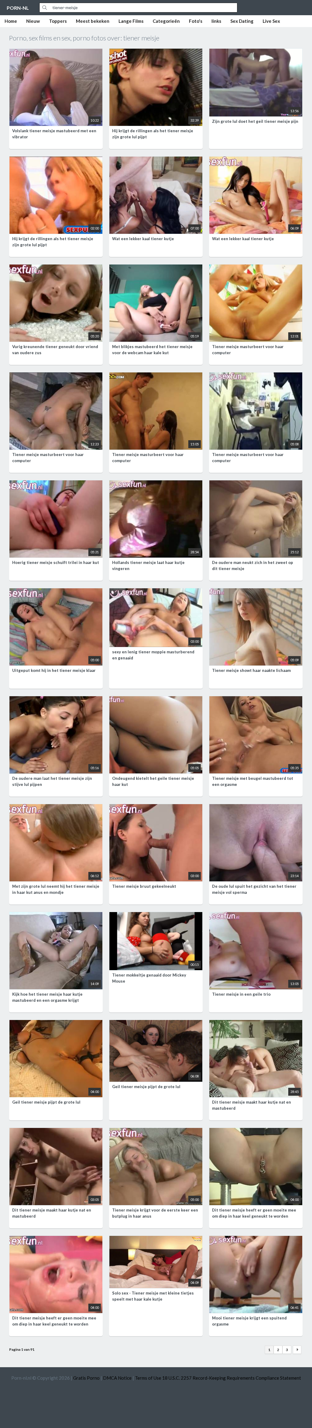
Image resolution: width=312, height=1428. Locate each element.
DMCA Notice (117, 1378)
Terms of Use (148, 1378)
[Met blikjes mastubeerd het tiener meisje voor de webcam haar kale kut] (155, 268)
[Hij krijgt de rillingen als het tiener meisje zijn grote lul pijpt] (155, 52)
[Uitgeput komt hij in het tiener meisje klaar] (55, 592)
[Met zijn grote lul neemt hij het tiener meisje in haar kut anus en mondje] (55, 808)
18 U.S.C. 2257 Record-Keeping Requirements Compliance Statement (231, 1378)
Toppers (58, 21)
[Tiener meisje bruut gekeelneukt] (155, 808)
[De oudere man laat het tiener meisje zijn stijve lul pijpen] (55, 700)
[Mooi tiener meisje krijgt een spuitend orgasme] (255, 1239)
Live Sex (271, 21)
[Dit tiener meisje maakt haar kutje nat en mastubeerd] (255, 1023)
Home (11, 21)
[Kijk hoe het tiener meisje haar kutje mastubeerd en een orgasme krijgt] (55, 915)
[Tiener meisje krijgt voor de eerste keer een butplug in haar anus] (155, 1131)
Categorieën (166, 21)
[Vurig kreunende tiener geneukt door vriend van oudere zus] (55, 268)
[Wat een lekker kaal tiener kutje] (155, 160)
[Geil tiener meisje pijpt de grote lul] (55, 1023)
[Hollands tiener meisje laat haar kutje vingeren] (155, 484)
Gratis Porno (86, 1378)
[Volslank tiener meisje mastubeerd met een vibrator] (55, 52)
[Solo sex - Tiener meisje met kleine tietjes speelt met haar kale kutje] (155, 1239)
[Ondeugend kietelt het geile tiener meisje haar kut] (155, 700)
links (216, 21)
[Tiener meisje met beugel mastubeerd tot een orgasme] (255, 700)
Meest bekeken (92, 21)
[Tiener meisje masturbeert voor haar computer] (255, 268)
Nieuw (33, 21)
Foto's (195, 21)
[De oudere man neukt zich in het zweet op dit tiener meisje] (255, 484)
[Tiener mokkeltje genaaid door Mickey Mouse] (155, 915)
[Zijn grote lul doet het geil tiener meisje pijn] (255, 52)
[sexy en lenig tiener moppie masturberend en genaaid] (155, 592)
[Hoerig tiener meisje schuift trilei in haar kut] (55, 484)
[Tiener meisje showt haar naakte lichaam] (255, 592)
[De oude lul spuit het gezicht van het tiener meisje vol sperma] (255, 808)
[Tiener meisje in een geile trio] (255, 915)
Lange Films (131, 21)
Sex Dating (242, 21)
